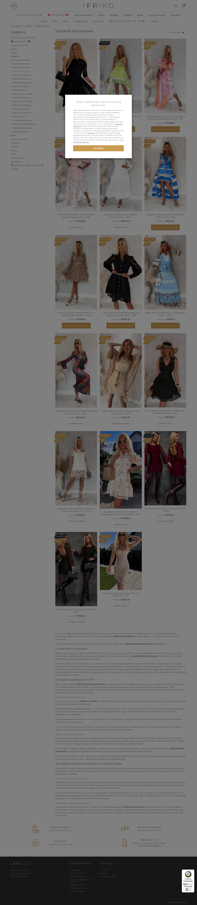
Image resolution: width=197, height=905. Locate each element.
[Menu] (192, 871)
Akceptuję (98, 148)
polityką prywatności (81, 142)
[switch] (188, 889)
